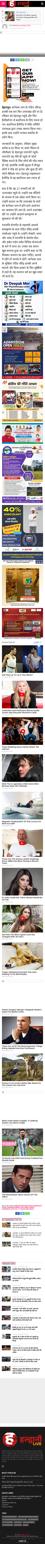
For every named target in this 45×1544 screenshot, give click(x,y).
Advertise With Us (9, 1503)
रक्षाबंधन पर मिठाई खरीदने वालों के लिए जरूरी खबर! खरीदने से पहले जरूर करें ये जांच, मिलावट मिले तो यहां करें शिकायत (27, 1225)
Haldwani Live (25, 1535)
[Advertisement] (22, 1400)
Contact (5, 1505)
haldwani (17, 1522)
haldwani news (28, 1522)
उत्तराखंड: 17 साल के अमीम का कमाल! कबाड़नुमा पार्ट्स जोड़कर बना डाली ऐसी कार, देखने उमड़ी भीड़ (26, 1245)
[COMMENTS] (32, 59)
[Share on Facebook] (12, 59)
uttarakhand (7, 1522)
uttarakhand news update (28, 1516)
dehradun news (13, 1207)
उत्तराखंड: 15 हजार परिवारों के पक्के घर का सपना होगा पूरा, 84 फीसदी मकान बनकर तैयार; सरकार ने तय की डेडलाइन (27, 1235)
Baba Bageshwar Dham (23, 1206)
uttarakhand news (26, 1209)
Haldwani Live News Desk (21, 25)
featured (25, 1207)
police (25, 1525)
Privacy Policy (7, 1507)
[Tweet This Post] (17, 59)
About (4, 1500)
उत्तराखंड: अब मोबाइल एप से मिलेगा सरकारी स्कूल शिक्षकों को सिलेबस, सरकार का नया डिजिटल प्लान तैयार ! (21, 1497)
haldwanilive (33, 1519)
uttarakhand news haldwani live (14, 1519)
